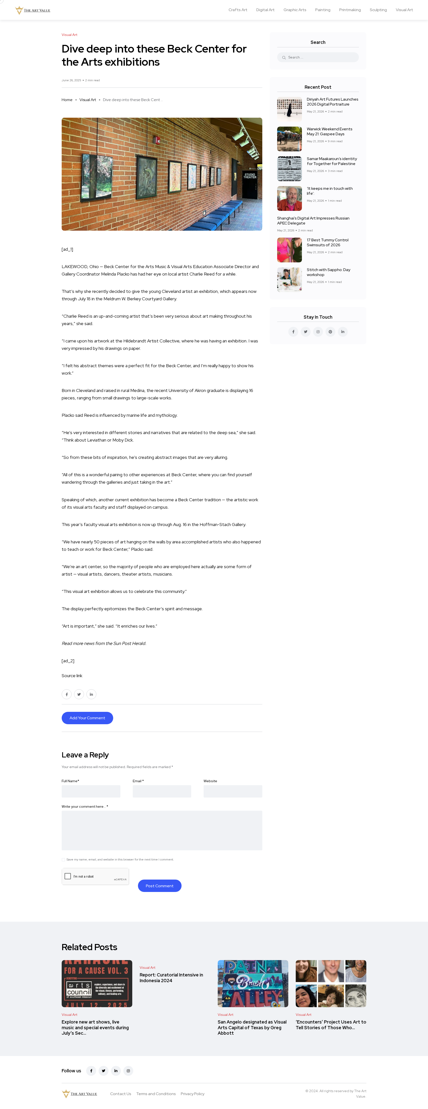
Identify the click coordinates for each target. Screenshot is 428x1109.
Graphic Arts (295, 9)
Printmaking (350, 9)
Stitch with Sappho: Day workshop (328, 272)
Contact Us (120, 1093)
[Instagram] (128, 1071)
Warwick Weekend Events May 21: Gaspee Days (329, 131)
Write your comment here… (85, 806)
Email (138, 781)
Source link (72, 675)
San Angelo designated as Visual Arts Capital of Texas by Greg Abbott (252, 1027)
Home (67, 99)
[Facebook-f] (91, 1071)
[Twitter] (103, 1071)
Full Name (70, 781)
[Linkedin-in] (116, 1071)
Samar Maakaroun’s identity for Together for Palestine (332, 161)
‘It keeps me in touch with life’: (330, 191)
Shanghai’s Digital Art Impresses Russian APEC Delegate (313, 221)
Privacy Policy (192, 1093)
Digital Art (265, 9)
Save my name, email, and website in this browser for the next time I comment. (120, 859)
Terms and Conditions (156, 1093)
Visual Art (404, 9)
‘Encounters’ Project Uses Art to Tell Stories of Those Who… (331, 1024)
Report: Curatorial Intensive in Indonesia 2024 (171, 977)
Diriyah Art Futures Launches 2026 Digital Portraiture (332, 102)
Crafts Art (238, 9)
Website (210, 781)
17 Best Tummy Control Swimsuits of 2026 (327, 242)
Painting (322, 9)
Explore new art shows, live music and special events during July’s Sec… (95, 1027)
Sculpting (378, 9)
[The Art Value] (32, 10)
